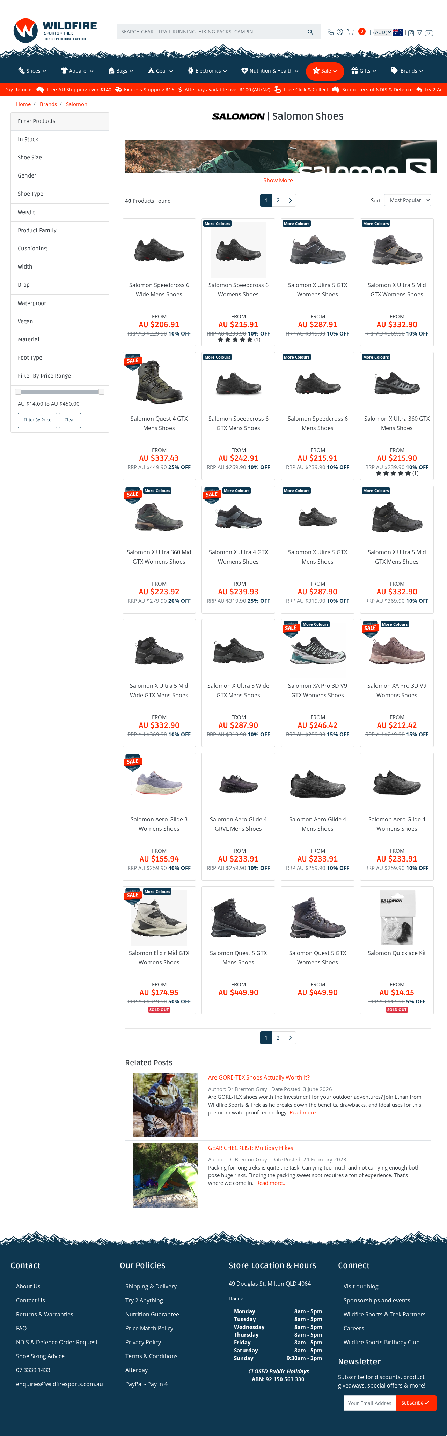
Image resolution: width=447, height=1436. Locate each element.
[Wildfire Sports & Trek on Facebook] (411, 31)
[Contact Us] (330, 31)
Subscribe (413, 1403)
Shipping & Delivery (151, 1286)
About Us (28, 1286)
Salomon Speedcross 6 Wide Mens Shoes (159, 289)
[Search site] (310, 31)
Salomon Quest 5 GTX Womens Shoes (317, 957)
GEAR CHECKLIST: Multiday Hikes (250, 1148)
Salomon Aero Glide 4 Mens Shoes (317, 824)
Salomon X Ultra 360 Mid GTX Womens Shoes (159, 556)
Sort (376, 200)
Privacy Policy (143, 1342)
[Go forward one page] (290, 200)
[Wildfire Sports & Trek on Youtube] (429, 31)
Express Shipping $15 (149, 89)
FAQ (21, 1328)
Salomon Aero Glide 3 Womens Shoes (159, 824)
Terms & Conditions (151, 1356)
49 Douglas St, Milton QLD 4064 (270, 1283)
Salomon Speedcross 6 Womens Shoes (238, 289)
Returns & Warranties (44, 1314)
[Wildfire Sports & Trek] (55, 30)
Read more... (305, 1112)
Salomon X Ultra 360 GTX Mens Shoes (397, 423)
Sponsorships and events (377, 1300)
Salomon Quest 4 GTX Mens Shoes (159, 423)
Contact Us (30, 1300)
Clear (70, 420)
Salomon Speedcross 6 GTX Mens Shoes (238, 423)
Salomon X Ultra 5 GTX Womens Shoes (317, 289)
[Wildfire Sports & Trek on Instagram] (419, 31)
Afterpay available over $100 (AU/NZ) (227, 89)
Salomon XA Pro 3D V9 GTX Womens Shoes (317, 690)
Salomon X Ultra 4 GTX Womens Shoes (238, 556)
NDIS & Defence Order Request (57, 1342)
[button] (60, 140)
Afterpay (136, 1370)
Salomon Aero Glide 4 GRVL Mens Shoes (238, 824)
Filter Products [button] (37, 121)
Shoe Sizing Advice (40, 1356)
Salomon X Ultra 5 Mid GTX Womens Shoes (397, 289)
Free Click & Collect (306, 89)
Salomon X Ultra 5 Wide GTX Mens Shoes (238, 690)
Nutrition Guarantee (152, 1314)
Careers (354, 1328)
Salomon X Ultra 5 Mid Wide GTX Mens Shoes (159, 690)
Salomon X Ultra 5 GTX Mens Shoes (317, 556)
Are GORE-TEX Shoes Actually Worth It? (259, 1077)
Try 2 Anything (144, 1300)
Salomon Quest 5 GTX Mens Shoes (238, 957)
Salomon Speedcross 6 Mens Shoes (318, 423)
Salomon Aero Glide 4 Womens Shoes (396, 824)
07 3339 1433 (33, 1370)
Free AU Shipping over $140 (79, 89)
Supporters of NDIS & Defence (377, 89)
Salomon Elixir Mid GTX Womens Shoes (159, 957)
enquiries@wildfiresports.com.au (59, 1384)
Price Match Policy (149, 1328)
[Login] (339, 31)
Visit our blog (361, 1286)
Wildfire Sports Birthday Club (382, 1342)
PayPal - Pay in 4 (146, 1384)
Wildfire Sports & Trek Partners (385, 1314)
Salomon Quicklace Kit (397, 953)
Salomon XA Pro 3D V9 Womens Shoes (396, 690)
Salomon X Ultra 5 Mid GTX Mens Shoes (397, 556)
